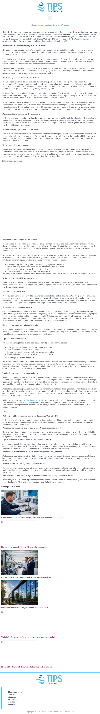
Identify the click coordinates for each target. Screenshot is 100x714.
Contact (11, 702)
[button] (50, 18)
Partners (11, 704)
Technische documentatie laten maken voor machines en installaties (28, 637)
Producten (12, 699)
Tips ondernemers (15, 692)
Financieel (12, 697)
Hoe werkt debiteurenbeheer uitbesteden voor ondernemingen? (27, 667)
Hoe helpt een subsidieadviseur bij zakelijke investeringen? (25, 547)
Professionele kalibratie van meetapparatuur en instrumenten (26, 517)
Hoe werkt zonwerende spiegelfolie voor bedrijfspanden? (24, 607)
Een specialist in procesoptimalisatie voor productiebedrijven (26, 577)
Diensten (11, 694)
